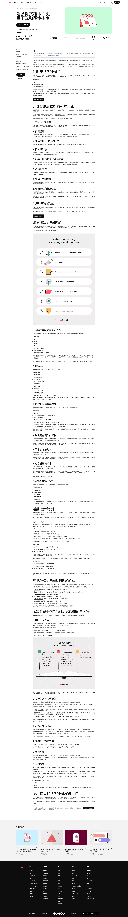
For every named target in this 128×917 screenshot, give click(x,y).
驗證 (73, 878)
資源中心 (74, 883)
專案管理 (31, 893)
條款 (72, 913)
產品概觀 (31, 870)
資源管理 (31, 896)
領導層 (88, 873)
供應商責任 (89, 896)
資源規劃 (45, 888)
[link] (17, 9)
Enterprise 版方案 (33, 886)
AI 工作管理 (31, 891)
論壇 (73, 880)
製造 (59, 896)
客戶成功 (74, 891)
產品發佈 (45, 886)
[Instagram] (59, 913)
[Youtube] (64, 913)
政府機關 (60, 891)
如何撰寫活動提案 (19, 59)
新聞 (88, 886)
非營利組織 (60, 898)
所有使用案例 (46, 898)
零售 (59, 888)
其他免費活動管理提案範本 (21, 63)
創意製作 (45, 875)
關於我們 (89, 870)
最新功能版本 (32, 875)
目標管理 (45, 878)
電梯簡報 (67, 93)
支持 (36, 2)
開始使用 (117, 2)
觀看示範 (20, 78)
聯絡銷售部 (110, 2)
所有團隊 (60, 904)
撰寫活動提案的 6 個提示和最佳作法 (23, 67)
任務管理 (45, 896)
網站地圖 (74, 898)
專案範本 (74, 888)
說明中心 (74, 870)
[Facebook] (61, 913)
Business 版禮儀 (88, 361)
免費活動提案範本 (38, 99)
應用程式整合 (32, 888)
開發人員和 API (76, 893)
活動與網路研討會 (76, 886)
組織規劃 (45, 883)
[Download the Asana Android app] (94, 913)
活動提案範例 (19, 61)
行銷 (59, 873)
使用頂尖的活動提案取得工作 (22, 69)
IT (58, 878)
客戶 (88, 875)
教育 (59, 893)
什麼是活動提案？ (19, 51)
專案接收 (45, 893)
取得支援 (74, 873)
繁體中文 (45, 913)
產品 (22, 2)
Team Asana (22, 29)
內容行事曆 (45, 873)
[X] (54, 913)
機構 (59, 901)
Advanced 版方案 (33, 883)
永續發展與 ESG (91, 898)
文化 (88, 883)
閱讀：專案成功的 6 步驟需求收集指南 (42, 476)
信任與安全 (89, 891)
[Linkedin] (57, 913)
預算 (54, 767)
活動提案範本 (19, 56)
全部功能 (31, 873)
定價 (41, 2)
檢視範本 (20, 74)
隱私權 (88, 893)
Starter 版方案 (32, 880)
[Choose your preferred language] (100, 2)
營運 (59, 875)
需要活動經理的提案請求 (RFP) (77, 75)
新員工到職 (45, 880)
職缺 (88, 878)
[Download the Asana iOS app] (86, 913)
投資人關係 (89, 888)
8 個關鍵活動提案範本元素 (21, 54)
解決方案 (29, 2)
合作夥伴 (74, 896)
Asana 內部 (89, 880)
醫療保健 (60, 886)
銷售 (59, 883)
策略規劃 (45, 891)
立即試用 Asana (23, 24)
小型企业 (60, 870)
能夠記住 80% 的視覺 (86, 704)
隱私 (75, 913)
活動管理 (45, 870)
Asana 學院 (75, 875)
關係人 (70, 89)
